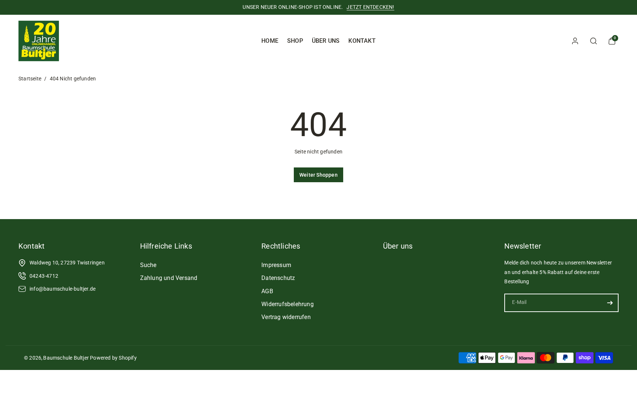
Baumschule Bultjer (66, 358)
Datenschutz (278, 277)
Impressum (276, 265)
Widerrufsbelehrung (287, 304)
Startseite (29, 79)
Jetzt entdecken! (370, 7)
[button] (593, 40)
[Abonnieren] (610, 303)
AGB (267, 291)
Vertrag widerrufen (286, 317)
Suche (148, 265)
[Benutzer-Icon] (575, 41)
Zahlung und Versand (169, 277)
